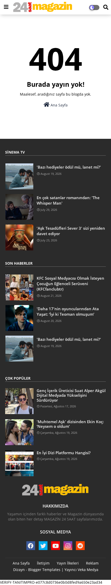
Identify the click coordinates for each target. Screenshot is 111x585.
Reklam (92, 563)
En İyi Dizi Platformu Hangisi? (64, 452)
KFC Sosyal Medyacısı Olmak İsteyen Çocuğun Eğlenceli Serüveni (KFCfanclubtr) (70, 284)
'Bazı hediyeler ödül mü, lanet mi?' (69, 167)
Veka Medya (88, 569)
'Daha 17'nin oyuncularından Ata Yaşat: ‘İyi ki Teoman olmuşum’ (68, 311)
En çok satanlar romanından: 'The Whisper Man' (68, 200)
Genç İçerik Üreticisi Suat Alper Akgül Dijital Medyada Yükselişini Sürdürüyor (71, 395)
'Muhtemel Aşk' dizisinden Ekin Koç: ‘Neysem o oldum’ (70, 424)
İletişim (43, 563)
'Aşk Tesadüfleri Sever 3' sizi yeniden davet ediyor (71, 231)
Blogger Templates (44, 569)
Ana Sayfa (59, 105)
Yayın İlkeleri (68, 563)
